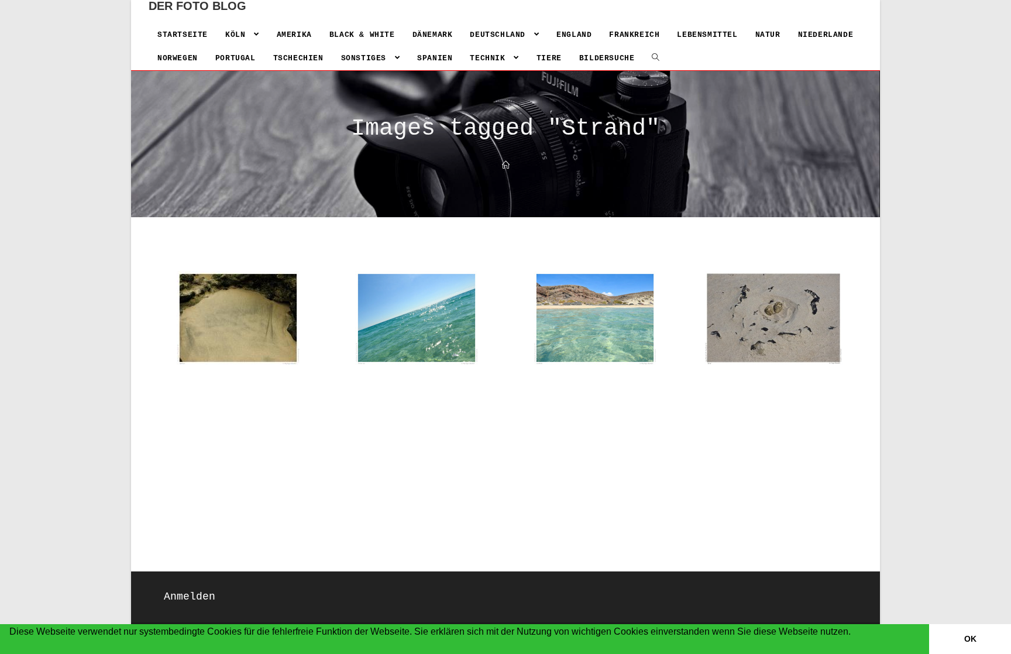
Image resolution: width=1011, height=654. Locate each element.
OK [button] (970, 638)
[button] (11, 647)
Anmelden (189, 596)
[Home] (506, 166)
